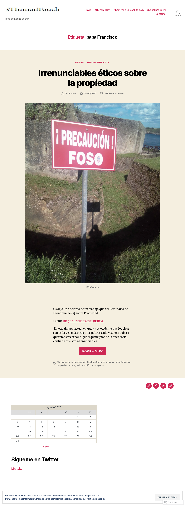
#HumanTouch (102, 10)
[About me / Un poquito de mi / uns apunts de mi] (163, 386)
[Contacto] (171, 386)
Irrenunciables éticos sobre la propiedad (92, 78)
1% (58, 362)
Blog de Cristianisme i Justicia (83, 321)
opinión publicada (98, 62)
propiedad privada (66, 365)
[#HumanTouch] (156, 386)
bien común (80, 362)
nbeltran (72, 93)
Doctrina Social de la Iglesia (100, 362)
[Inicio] (149, 386)
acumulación (67, 362)
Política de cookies (96, 498)
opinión (80, 62)
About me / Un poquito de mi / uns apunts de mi (140, 10)
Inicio (88, 10)
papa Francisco (123, 362)
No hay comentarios (114, 93)
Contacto (160, 13)
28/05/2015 (90, 93)
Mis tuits (16, 468)
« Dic (46, 446)
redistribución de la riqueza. (90, 365)
